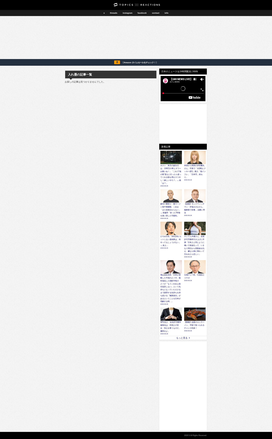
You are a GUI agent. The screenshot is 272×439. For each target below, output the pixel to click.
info (166, 13)
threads (113, 13)
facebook (142, 13)
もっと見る (182, 338)
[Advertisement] (136, 38)
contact (155, 13)
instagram (127, 13)
